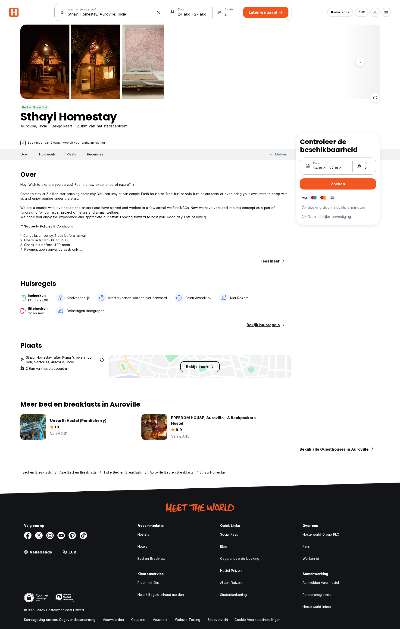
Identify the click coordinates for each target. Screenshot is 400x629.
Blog (223, 546)
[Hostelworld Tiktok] (83, 535)
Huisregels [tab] (47, 154)
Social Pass (229, 534)
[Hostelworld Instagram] (50, 535)
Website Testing (187, 620)
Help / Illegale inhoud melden (161, 595)
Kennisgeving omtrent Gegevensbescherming (59, 620)
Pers (306, 546)
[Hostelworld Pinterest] (72, 535)
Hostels (143, 534)
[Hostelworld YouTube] (61, 535)
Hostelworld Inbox (317, 607)
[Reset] (158, 12)
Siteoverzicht (218, 620)
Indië (43, 126)
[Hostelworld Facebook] (27, 535)
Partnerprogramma (317, 595)
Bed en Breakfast (34, 107)
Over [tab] (24, 154)
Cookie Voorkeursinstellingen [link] (257, 620)
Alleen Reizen (231, 583)
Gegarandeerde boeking (239, 558)
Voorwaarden (113, 620)
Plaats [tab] (71, 154)
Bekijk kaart (62, 126)
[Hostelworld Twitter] (39, 535)
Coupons (138, 620)
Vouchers (160, 620)
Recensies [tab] (95, 154)
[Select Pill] (375, 12)
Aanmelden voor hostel (321, 583)
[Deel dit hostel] (375, 97)
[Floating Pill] (360, 61)
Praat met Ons (148, 583)
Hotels (142, 546)
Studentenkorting (233, 595)
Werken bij (311, 558)
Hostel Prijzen (231, 570)
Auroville (28, 126)
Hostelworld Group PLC (321, 534)
